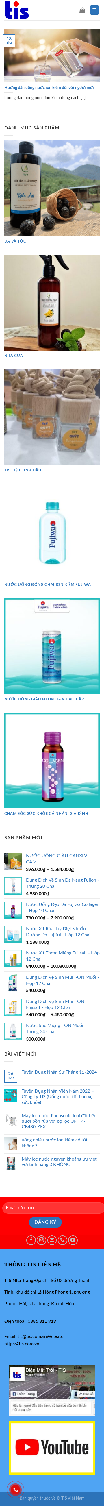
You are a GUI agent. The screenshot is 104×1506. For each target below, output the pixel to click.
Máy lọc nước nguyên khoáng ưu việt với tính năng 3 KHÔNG (59, 1162)
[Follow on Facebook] (31, 1240)
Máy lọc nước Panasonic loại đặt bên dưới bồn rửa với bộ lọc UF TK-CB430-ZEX (59, 1121)
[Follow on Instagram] (41, 1240)
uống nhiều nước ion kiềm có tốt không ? (55, 1143)
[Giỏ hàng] (82, 10)
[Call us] (62, 1240)
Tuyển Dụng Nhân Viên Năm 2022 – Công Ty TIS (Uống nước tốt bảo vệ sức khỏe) (58, 1096)
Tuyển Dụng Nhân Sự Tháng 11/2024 (59, 1072)
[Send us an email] (52, 1240)
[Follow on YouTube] (73, 1240)
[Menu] (94, 10)
